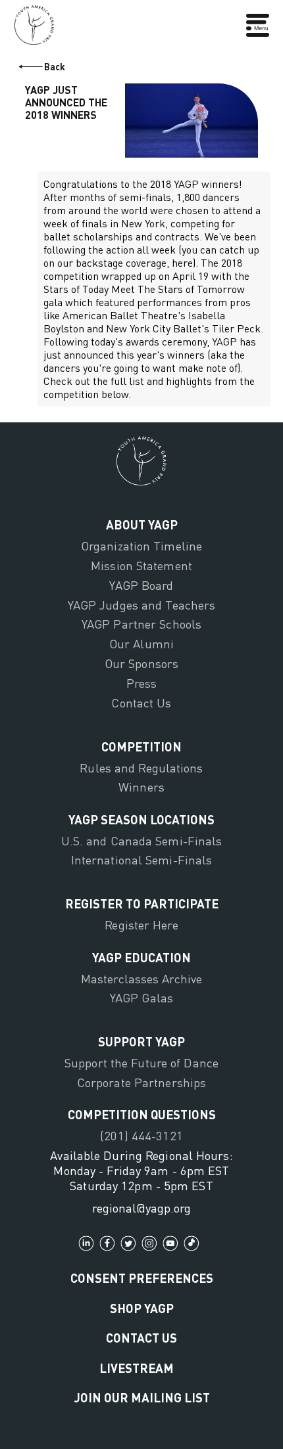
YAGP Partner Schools (141, 624)
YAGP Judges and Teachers (142, 605)
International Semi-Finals (142, 860)
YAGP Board (141, 585)
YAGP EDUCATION (141, 957)
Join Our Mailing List (142, 1397)
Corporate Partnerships (141, 1082)
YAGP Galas (141, 998)
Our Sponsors (141, 663)
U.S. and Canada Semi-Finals (141, 841)
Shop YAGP (142, 1308)
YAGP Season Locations (141, 819)
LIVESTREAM (136, 1367)
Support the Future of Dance (141, 1063)
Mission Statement (141, 565)
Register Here (141, 925)
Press (141, 683)
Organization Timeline (141, 546)
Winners (141, 787)
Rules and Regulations (141, 768)
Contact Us (141, 703)
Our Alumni (141, 643)
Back (54, 66)
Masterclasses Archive (141, 978)
